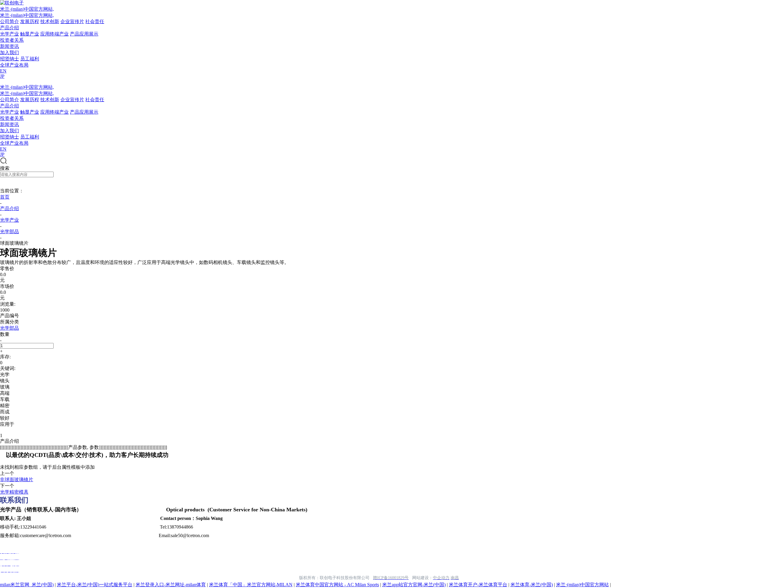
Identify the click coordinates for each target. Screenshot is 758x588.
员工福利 (29, 58)
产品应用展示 (84, 33)
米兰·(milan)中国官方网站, (27, 9)
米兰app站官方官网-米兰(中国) (414, 584)
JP (2, 76)
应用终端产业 (54, 33)
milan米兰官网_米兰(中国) (27, 584)
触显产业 (29, 33)
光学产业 (9, 33)
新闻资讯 (9, 46)
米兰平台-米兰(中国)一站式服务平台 (94, 584)
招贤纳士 (9, 58)
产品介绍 (9, 27)
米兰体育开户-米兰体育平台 (478, 584)
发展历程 (29, 21)
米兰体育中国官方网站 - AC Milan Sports (337, 584)
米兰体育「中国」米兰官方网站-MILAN (251, 584)
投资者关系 (12, 40)
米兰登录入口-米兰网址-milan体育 (171, 584)
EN (3, 70)
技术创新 (49, 21)
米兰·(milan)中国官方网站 (582, 584)
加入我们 (9, 52)
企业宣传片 (72, 21)
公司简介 (9, 21)
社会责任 (94, 21)
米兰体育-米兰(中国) (531, 584)
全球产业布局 (14, 64)
